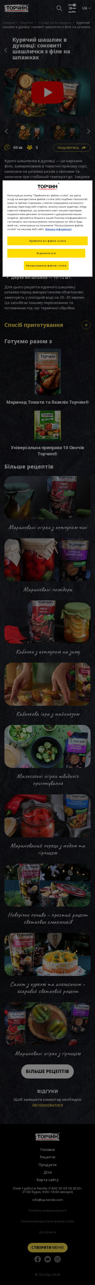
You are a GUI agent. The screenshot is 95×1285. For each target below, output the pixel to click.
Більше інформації (58, 229)
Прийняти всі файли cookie (47, 240)
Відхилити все (46, 253)
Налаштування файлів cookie (46, 265)
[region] (47, 228)
